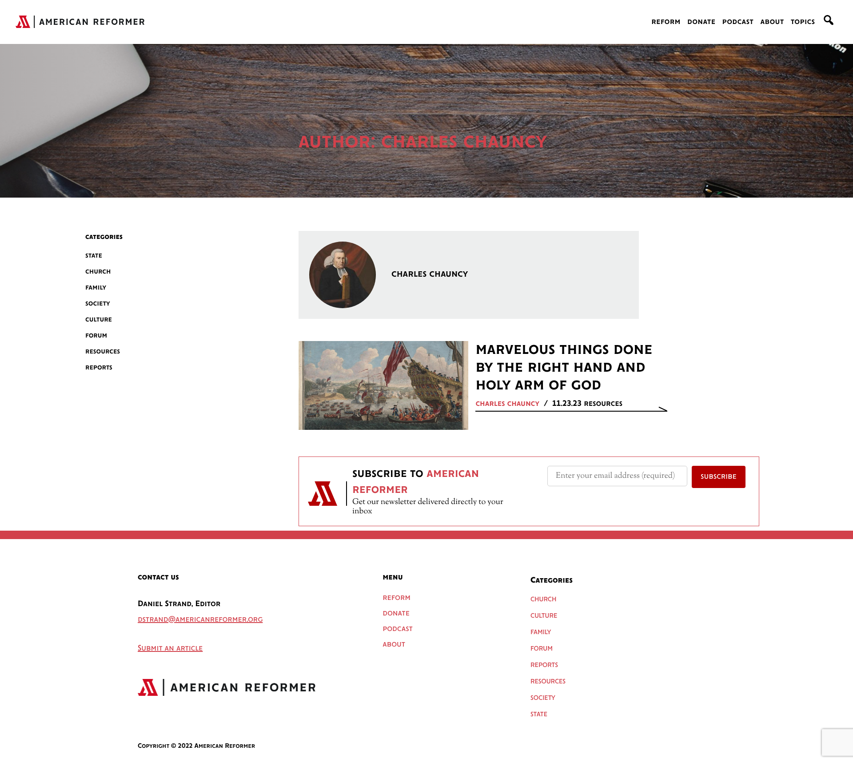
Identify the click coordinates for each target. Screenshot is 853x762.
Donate (701, 22)
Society (97, 303)
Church (98, 271)
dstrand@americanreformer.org (200, 619)
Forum (96, 335)
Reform (666, 22)
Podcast (738, 22)
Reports (98, 367)
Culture (98, 319)
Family (95, 287)
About (772, 22)
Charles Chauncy (507, 404)
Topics (803, 22)
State (93, 255)
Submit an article (170, 648)
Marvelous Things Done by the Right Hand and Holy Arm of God (563, 367)
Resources (102, 351)
